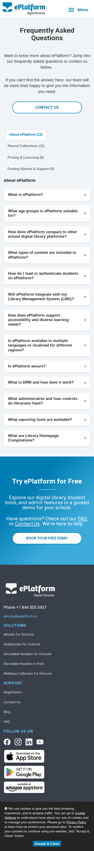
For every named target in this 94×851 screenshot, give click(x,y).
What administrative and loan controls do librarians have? (42, 401)
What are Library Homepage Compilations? (33, 438)
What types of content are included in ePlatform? (42, 254)
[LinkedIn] (29, 742)
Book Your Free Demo (47, 538)
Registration (13, 692)
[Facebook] (7, 742)
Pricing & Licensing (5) (26, 157)
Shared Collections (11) (26, 146)
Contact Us (47, 107)
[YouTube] (40, 742)
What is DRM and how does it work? (41, 382)
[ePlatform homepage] (47, 8)
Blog (7, 712)
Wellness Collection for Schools (28, 673)
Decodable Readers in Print (24, 664)
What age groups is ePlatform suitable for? (43, 213)
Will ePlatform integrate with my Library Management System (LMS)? (41, 296)
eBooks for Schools (19, 634)
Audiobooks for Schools (22, 644)
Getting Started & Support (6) (31, 169)
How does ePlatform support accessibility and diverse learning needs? (38, 320)
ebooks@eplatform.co (20, 616)
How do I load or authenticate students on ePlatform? (43, 275)
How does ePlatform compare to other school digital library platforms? (42, 234)
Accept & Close (47, 844)
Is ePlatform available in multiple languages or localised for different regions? (40, 345)
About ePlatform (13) (25, 134)
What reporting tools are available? (40, 419)
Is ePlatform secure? (27, 366)
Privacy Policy (76, 822)
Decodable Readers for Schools (27, 654)
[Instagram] (18, 742)
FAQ (7, 722)
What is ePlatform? (25, 194)
